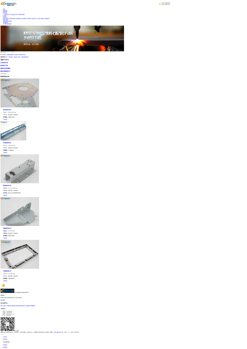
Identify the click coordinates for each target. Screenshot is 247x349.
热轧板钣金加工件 (7, 109)
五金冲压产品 (4, 62)
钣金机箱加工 (13, 18)
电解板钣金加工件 (7, 228)
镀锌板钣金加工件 (7, 185)
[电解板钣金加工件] (20, 225)
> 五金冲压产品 (6, 14)
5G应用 (4, 15)
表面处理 (47, 18)
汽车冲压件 (16, 54)
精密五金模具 (10, 54)
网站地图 (3, 300)
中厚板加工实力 (19, 18)
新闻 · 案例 (5, 19)
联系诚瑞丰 (32, 305)
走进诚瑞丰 (5, 22)
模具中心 (25, 18)
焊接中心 (43, 18)
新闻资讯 (5, 21)
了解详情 (5, 119)
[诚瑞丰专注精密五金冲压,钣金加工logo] (7, 292)
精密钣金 (5, 11)
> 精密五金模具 (21, 14)
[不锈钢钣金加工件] (20, 268)
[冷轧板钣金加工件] (13, 140)
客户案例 (9, 21)
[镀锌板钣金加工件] (20, 182)
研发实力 (5, 17)
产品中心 (5, 13)
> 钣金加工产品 (14, 14)
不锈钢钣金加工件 (7, 270)
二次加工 (39, 18)
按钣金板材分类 (24, 56)
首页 (4, 9)
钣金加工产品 (17, 56)
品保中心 (34, 18)
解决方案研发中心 (5, 71)
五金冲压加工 (6, 18)
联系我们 (9, 23)
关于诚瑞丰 (27, 305)
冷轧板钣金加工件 (7, 142)
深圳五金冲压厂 (22, 54)
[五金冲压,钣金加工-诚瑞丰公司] (3, 288)
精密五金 (5, 10)
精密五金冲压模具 (5, 68)
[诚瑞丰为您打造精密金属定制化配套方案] (62, 51)
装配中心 (30, 18)
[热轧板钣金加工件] (20, 107)
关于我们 (5, 23)
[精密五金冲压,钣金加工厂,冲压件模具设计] (9, 6)
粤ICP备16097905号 (58, 332)
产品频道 (10, 56)
